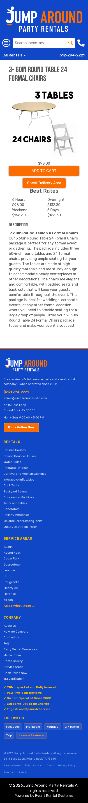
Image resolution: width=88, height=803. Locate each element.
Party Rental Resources (20, 649)
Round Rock (12, 552)
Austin (8, 546)
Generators (12, 509)
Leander (9, 570)
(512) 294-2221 (16, 392)
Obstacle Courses (16, 468)
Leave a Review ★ (31, 735)
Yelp (9, 735)
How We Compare (16, 631)
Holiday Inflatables (17, 515)
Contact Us (11, 637)
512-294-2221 (72, 55)
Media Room (12, 655)
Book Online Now (21, 427)
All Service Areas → (19, 605)
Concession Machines (19, 497)
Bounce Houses (15, 450)
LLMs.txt (23, 772)
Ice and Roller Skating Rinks (23, 521)
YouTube (52, 726)
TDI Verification (14, 678)
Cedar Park (11, 558)
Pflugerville (11, 582)
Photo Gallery (13, 661)
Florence (10, 593)
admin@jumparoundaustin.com (25, 398)
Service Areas (13, 667)
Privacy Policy (67, 765)
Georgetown (12, 564)
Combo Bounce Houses (20, 456)
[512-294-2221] (81, 43)
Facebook (12, 726)
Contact (38, 765)
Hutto (8, 576)
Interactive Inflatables (19, 479)
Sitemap (9, 772)
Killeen (8, 600)
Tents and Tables (15, 503)
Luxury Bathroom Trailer (20, 526)
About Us (10, 625)
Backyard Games (15, 491)
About (50, 765)
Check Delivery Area (44, 183)
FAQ (6, 643)
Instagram (33, 726)
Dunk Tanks (12, 485)
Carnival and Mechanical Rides (25, 473)
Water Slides (12, 462)
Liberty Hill (11, 588)
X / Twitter (72, 726)
